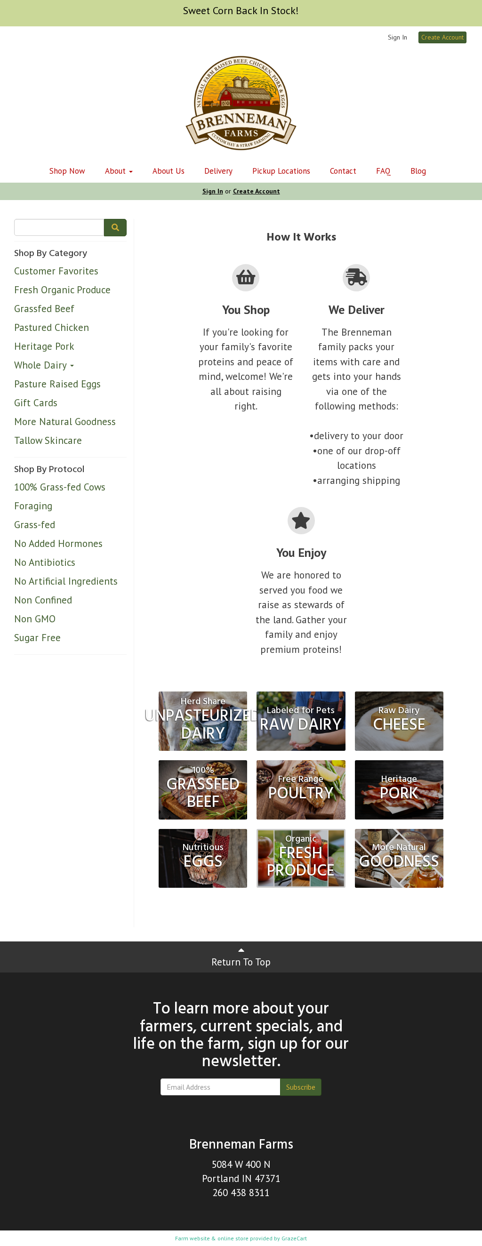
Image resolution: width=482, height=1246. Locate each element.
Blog (418, 171)
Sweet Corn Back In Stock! (241, 10)
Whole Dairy (41, 365)
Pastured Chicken (51, 327)
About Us (169, 171)
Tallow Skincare (48, 440)
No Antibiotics (44, 562)
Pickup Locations (281, 171)
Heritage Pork (44, 346)
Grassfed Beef (44, 308)
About (116, 171)
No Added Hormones (58, 543)
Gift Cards (35, 402)
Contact (343, 171)
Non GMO (35, 618)
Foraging (33, 505)
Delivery (218, 171)
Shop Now (67, 171)
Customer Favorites (56, 271)
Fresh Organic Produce (62, 289)
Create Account (442, 37)
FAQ (383, 171)
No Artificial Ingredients (66, 581)
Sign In (397, 37)
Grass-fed (34, 524)
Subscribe (300, 1087)
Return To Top (241, 962)
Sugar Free (37, 637)
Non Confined (43, 600)
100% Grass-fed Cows (59, 487)
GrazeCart (294, 1238)
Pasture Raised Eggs (57, 384)
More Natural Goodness (65, 421)
